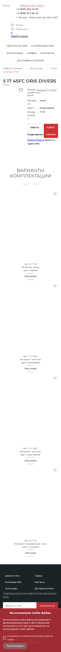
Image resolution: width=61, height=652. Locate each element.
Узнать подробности (35, 131)
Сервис (32, 53)
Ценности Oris (17, 45)
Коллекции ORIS (42, 45)
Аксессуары (15, 53)
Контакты (47, 53)
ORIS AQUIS (30, 553)
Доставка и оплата (30, 60)
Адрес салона (51, 131)
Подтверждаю (15, 646)
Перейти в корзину (19, 36)
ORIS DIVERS (30, 276)
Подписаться (47, 605)
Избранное (22, 29)
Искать (19, 25)
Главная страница (12, 68)
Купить (32, 140)
